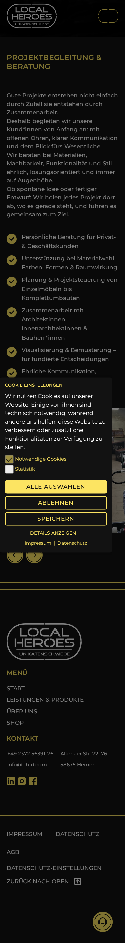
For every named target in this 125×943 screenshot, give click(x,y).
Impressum (38, 543)
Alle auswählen (55, 486)
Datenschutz (72, 543)
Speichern (55, 518)
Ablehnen (56, 502)
